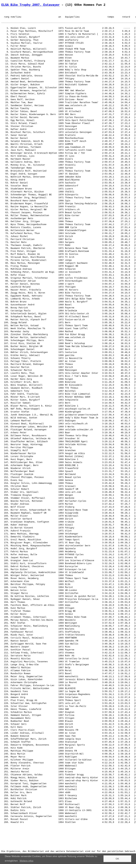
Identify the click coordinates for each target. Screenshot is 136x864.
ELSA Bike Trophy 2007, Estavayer (30, 5)
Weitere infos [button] (26, 860)
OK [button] (117, 858)
